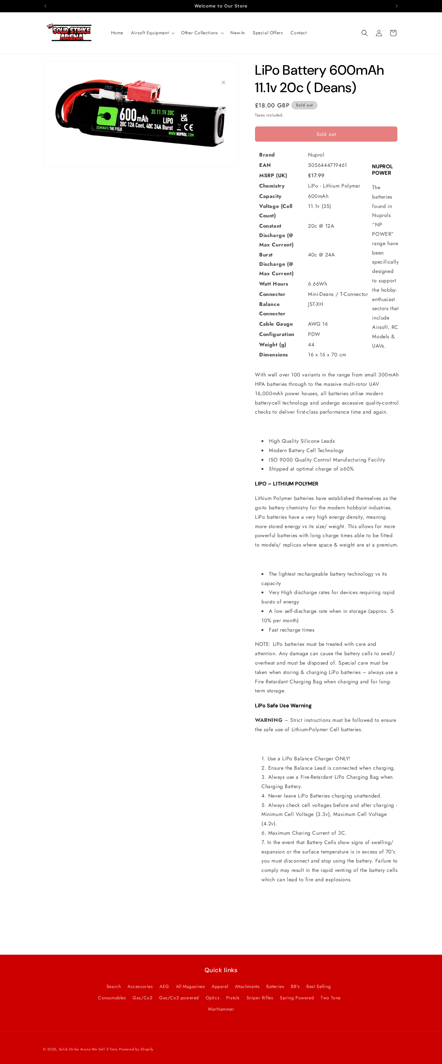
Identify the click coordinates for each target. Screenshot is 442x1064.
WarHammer (221, 1008)
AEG (164, 986)
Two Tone (331, 997)
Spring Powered (297, 997)
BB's (295, 986)
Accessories (140, 986)
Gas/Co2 (142, 997)
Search (113, 986)
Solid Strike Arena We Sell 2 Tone (88, 1049)
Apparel (220, 986)
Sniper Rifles (260, 997)
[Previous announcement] (45, 6)
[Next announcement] (397, 6)
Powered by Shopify (136, 1049)
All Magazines (190, 986)
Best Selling (318, 986)
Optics (213, 997)
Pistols (233, 997)
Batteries (275, 986)
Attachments (247, 986)
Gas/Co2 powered (179, 997)
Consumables (112, 997)
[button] (152, 32)
